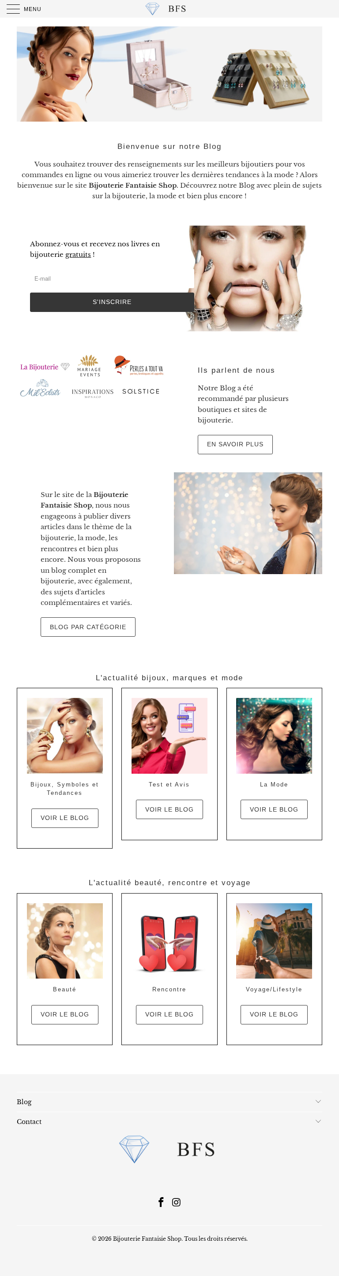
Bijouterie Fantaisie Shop (147, 1238)
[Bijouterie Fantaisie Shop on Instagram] (177, 1203)
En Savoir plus (235, 444)
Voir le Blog (169, 809)
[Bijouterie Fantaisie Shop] (169, 9)
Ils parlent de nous (236, 370)
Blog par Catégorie (88, 627)
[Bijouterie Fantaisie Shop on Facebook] (161, 1203)
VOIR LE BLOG (65, 817)
